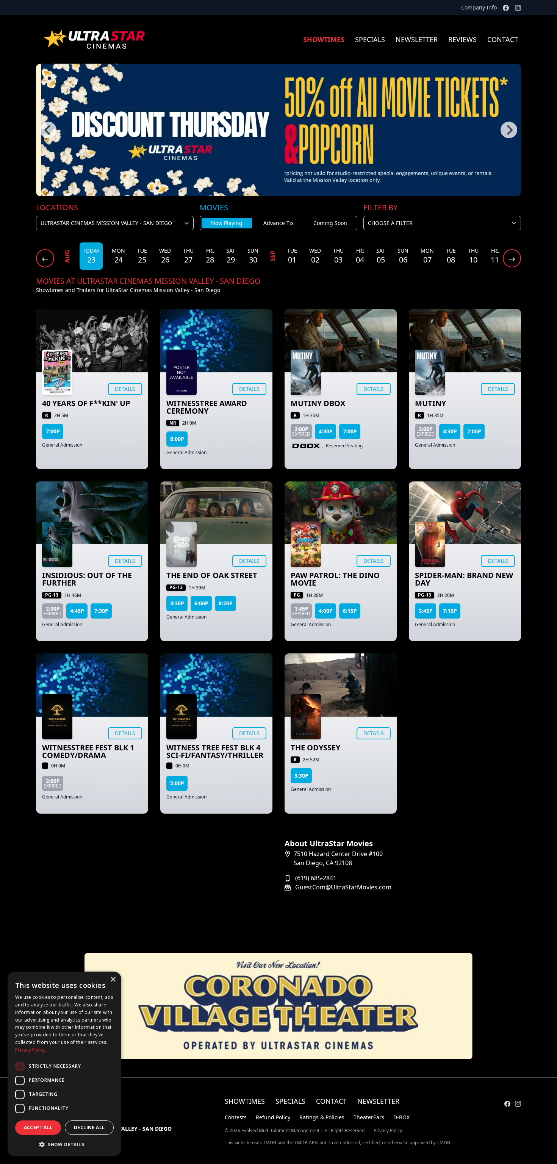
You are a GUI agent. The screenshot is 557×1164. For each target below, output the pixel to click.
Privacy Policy (388, 1131)
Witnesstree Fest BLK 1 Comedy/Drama (88, 751)
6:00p (201, 603)
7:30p (101, 610)
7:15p (450, 610)
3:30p (177, 603)
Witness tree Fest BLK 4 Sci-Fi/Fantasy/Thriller (214, 751)
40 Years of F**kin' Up (86, 403)
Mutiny (430, 403)
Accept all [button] (38, 1127)
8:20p (226, 603)
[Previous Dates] (45, 258)
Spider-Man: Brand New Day (464, 579)
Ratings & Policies (321, 1117)
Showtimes (323, 39)
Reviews (462, 39)
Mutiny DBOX (318, 403)
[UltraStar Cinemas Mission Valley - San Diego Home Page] (95, 39)
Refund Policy (273, 1117)
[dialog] (64, 1064)
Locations (57, 207)
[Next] (509, 130)
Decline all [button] (89, 1127)
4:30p (326, 431)
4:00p (326, 610)
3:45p (426, 610)
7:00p (53, 431)
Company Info (479, 7)
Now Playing (227, 223)
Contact (502, 39)
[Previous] (48, 130)
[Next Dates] (512, 258)
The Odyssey (315, 747)
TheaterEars (369, 1117)
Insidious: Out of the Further (87, 579)
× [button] (113, 980)
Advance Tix (278, 223)
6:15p (350, 610)
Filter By (380, 207)
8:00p (177, 438)
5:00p (177, 783)
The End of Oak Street (211, 575)
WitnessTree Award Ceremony (206, 407)
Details (125, 388)
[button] (64, 1144)
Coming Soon (330, 223)
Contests (236, 1117)
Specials (370, 39)
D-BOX (401, 1117)
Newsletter (417, 39)
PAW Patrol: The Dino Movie (335, 579)
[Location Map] (154, 886)
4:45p (77, 610)
